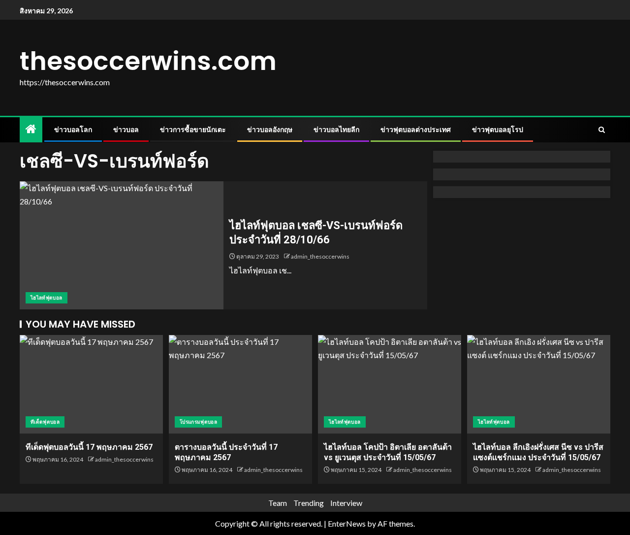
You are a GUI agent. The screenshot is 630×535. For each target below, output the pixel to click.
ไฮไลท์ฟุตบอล (47, 298)
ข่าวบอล (126, 129)
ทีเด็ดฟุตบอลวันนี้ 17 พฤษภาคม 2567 (89, 447)
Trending (308, 502)
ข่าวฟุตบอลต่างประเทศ (415, 129)
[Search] (602, 129)
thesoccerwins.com (148, 61)
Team (277, 502)
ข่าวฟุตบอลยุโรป (497, 129)
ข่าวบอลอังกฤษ (269, 129)
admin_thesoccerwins (320, 256)
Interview (346, 502)
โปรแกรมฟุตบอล (198, 422)
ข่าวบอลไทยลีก (336, 129)
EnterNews (347, 523)
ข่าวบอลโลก (73, 129)
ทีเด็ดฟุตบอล (45, 422)
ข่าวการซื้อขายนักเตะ (193, 129)
